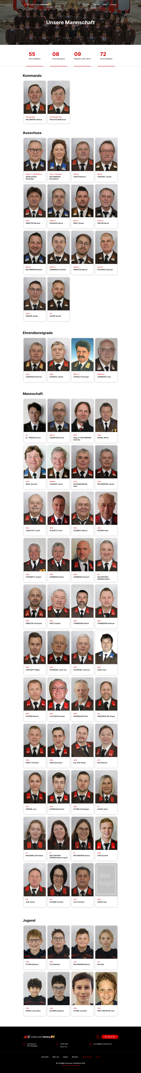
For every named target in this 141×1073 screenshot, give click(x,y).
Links (98, 1057)
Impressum (65, 1065)
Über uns (56, 1057)
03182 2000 (64, 1044)
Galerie (104, 4)
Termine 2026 (87, 1057)
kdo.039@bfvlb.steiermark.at (103, 1044)
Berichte (75, 1057)
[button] (96, 4)
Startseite (86, 4)
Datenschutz (75, 1065)
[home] (37, 4)
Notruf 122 (63, 1047)
